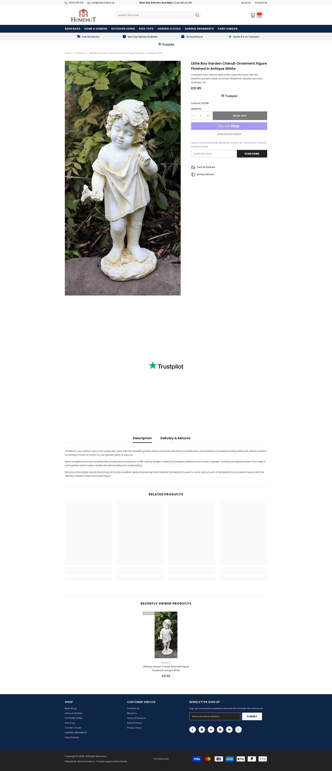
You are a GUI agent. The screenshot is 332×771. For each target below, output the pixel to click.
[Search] (158, 15)
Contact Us (261, 2)
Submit (252, 716)
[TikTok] (220, 729)
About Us (246, 2)
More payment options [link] (229, 133)
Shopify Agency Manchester (111, 761)
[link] (88, 36)
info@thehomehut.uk (102, 2)
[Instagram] (202, 729)
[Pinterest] (211, 729)
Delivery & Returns (175, 438)
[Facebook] (192, 729)
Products (80, 53)
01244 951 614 (76, 2)
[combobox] (154, 15)
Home (68, 53)
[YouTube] (229, 729)
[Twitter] (238, 729)
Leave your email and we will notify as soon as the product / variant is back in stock (229, 144)
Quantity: (196, 108)
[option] (166, 646)
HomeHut (166, 662)
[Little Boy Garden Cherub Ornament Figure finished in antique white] (166, 635)
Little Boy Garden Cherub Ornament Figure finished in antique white (166, 668)
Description (142, 438)
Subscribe (252, 153)
